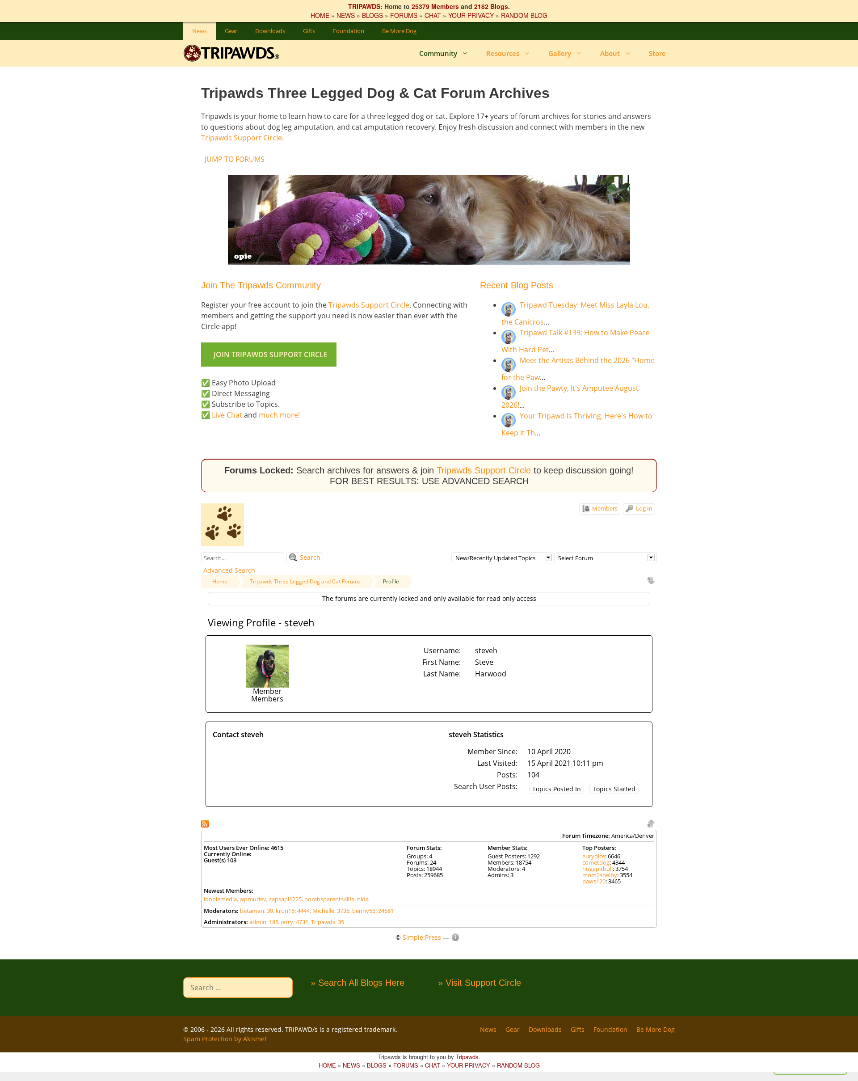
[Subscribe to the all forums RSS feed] (205, 823)
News (199, 31)
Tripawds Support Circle (241, 138)
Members (604, 508)
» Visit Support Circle (479, 983)
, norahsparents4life (328, 899)
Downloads (270, 31)
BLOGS (372, 15)
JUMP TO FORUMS (235, 159)
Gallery (559, 53)
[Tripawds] (233, 53)
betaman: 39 (256, 911)
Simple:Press (422, 937)
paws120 (594, 881)
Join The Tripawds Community (261, 285)
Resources (502, 53)
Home (219, 581)
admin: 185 (263, 922)
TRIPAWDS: (365, 6)
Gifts (309, 31)
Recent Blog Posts (516, 285)
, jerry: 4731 (293, 922)
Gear (231, 31)
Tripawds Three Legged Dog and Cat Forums (305, 581)
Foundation (348, 31)
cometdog (596, 862)
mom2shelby (599, 875)
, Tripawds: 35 (326, 922)
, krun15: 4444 (291, 911)
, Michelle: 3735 (329, 911)
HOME (320, 15)
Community (438, 53)
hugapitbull (597, 869)
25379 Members (435, 6)
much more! (279, 415)
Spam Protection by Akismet (225, 1039)
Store (657, 53)
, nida (361, 899)
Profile (391, 581)
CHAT (433, 15)
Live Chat (227, 415)
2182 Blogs (491, 6)
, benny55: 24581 (371, 911)
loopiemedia (220, 899)
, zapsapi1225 (284, 899)
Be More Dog (399, 31)
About (610, 53)
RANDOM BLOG (524, 15)
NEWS (345, 15)
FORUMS (403, 15)
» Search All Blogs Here (357, 983)
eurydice (593, 856)
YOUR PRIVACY (471, 15)
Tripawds (467, 1056)
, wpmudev (251, 899)
